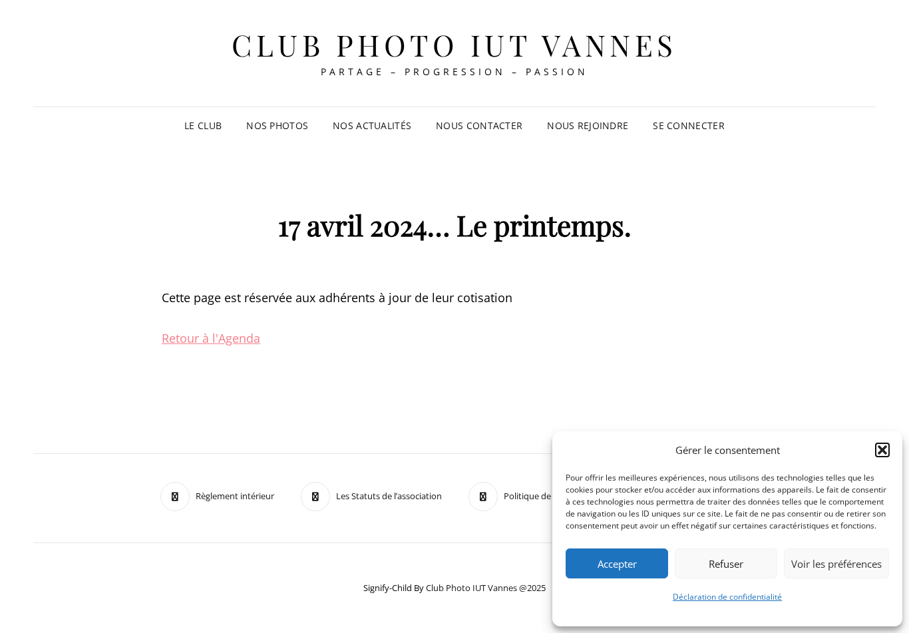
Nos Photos (277, 125)
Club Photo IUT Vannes (454, 44)
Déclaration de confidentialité (727, 596)
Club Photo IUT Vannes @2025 (486, 588)
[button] (882, 450)
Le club (203, 125)
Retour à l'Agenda (211, 338)
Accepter (617, 563)
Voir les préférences (836, 563)
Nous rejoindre (587, 125)
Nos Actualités (372, 125)
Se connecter (688, 125)
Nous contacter (479, 125)
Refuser (726, 563)
